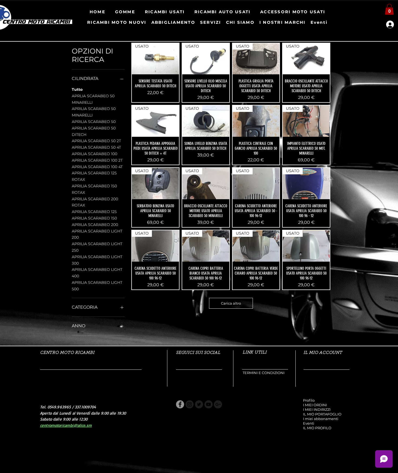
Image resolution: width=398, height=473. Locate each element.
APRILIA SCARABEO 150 (94, 218)
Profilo (309, 400)
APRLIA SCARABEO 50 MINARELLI (93, 99)
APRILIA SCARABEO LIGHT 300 (97, 260)
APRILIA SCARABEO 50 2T (96, 140)
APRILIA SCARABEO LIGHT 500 (97, 285)
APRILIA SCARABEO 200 (95, 224)
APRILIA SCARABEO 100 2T (97, 160)
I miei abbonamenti (320, 419)
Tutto (77, 89)
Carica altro (231, 303)
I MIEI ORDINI (315, 405)
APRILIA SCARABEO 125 (94, 211)
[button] (389, 9)
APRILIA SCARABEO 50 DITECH (94, 131)
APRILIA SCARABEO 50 (94, 121)
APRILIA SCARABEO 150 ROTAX (94, 189)
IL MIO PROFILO (317, 428)
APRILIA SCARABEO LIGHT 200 (97, 234)
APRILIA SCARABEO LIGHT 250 (97, 247)
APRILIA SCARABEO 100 (94, 153)
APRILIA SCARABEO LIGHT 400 (97, 272)
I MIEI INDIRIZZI (317, 409)
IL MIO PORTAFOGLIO (322, 414)
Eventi (308, 423)
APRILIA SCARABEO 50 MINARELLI (94, 112)
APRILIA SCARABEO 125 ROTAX (94, 176)
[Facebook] (180, 404)
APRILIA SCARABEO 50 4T (96, 147)
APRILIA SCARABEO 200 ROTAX (95, 202)
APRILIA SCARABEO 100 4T (97, 166)
